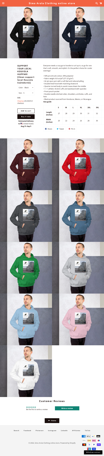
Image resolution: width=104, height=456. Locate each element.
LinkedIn (64, 431)
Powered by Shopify (67, 443)
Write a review (67, 408)
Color (21, 87)
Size (20, 93)
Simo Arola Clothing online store (52, 3)
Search (16, 431)
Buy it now (26, 116)
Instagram (52, 431)
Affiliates (76, 431)
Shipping (20, 101)
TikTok (87, 431)
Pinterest (40, 431)
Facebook (27, 431)
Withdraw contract (93, 452)
